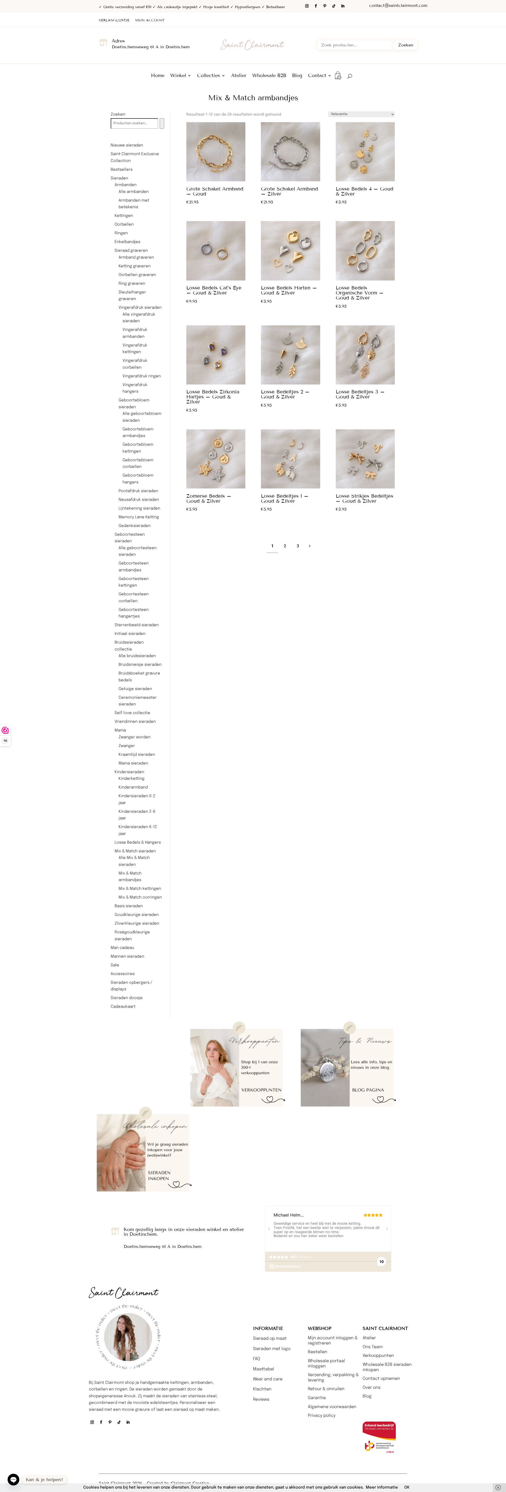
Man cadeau (122, 948)
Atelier (238, 76)
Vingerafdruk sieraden (140, 308)
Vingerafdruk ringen (142, 376)
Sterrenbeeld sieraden (137, 625)
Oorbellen (124, 224)
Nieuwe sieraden (127, 145)
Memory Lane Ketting (139, 517)
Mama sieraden (133, 763)
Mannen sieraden (127, 956)
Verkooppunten (378, 1355)
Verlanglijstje (114, 20)
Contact (317, 76)
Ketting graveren (134, 266)
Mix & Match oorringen (140, 897)
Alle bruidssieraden (137, 656)
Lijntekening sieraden (139, 508)
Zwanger (127, 746)
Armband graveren (136, 257)
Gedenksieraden (134, 526)
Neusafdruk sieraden (139, 500)
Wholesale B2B (269, 76)
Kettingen (124, 216)
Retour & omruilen (326, 1389)
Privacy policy (321, 1415)
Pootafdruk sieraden (138, 491)
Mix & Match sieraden (135, 851)
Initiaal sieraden (130, 634)
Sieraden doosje (127, 998)
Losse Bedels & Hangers (138, 842)
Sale (115, 965)
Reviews (261, 1399)
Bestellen (317, 1352)
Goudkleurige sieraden (137, 915)
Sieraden (119, 178)
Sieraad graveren (131, 251)
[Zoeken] (162, 123)
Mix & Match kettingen (140, 889)
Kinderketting (131, 779)
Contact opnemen (381, 1378)
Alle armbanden (134, 192)
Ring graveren (132, 284)
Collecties (208, 76)
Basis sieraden (129, 906)
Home (157, 76)
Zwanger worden (134, 737)
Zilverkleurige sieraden (137, 923)
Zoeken (405, 44)
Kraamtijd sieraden (137, 755)
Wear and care (268, 1379)
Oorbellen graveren (137, 275)
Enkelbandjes (127, 242)
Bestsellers (122, 170)
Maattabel (263, 1369)
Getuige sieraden (135, 689)
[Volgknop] (306, 6)
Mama (120, 730)
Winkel (178, 76)
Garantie (317, 1398)
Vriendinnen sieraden (135, 722)
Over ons (372, 1387)
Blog (297, 76)
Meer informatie (382, 1487)
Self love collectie (132, 713)
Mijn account (149, 20)
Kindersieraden (129, 772)
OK (407, 1487)
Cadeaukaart (123, 1007)
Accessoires (123, 974)
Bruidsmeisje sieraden (140, 665)
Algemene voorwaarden (332, 1407)
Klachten (262, 1389)
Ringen (121, 233)
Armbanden (126, 185)
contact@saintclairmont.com (398, 5)
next (309, 546)
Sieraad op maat (270, 1338)
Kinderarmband (133, 787)
